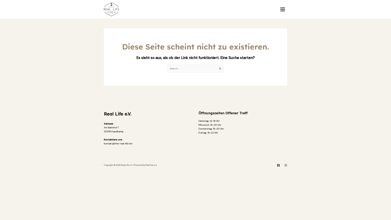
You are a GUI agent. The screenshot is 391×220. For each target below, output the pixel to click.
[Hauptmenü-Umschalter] (282, 9)
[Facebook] (278, 165)
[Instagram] (285, 165)
